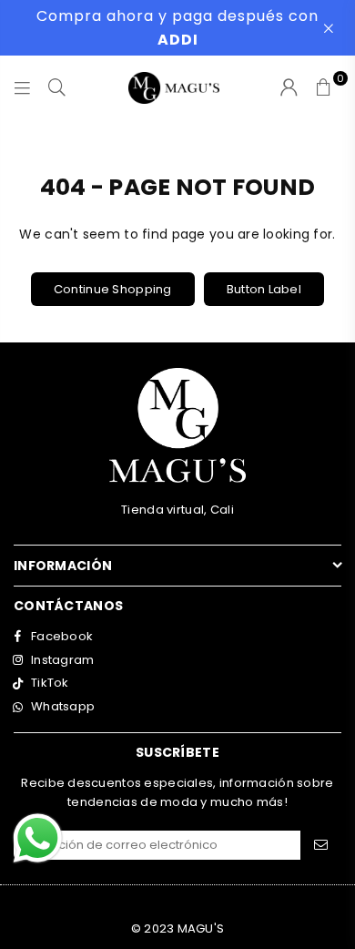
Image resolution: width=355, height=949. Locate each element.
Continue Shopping (113, 289)
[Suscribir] (320, 845)
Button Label (264, 289)
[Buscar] (57, 87)
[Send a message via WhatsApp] (37, 838)
